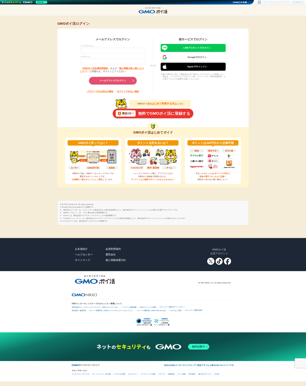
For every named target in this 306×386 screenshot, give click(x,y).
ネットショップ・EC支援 (101, 374)
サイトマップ (82, 260)
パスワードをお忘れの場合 (100, 91)
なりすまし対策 (175, 310)
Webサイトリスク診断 (148, 307)
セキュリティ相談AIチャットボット (172, 307)
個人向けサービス (204, 374)
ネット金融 (182, 374)
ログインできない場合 (128, 91)
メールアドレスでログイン (112, 80)
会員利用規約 (113, 248)
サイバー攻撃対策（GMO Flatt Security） (152, 310)
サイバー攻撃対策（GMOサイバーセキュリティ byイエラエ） (111, 310)
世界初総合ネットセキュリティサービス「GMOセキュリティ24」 (95, 307)
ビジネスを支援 (119, 374)
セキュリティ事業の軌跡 (193, 310)
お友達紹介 (81, 248)
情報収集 (171, 374)
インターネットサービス (80, 374)
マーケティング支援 (148, 374)
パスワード (85, 57)
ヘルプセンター (84, 254)
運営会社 (111, 254)
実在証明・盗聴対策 (79, 310)
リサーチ (161, 374)
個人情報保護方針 (116, 260)
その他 (216, 374)
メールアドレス (87, 46)
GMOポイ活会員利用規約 (95, 68)
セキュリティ (133, 374)
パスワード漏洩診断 (129, 307)
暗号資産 (192, 374)
